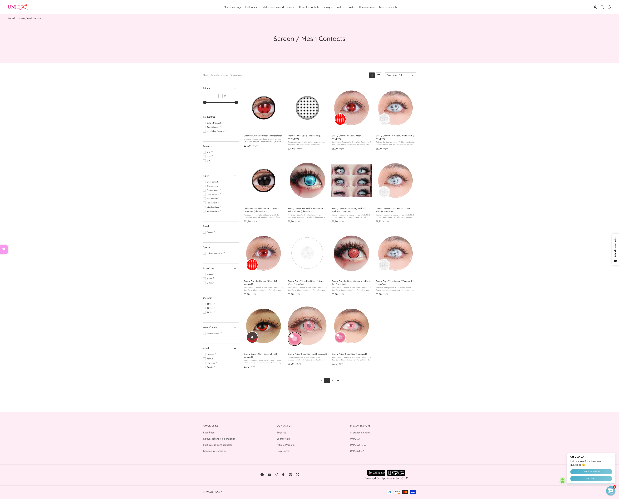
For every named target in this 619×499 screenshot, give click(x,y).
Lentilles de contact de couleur (277, 7)
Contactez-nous (367, 7)
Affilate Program (286, 445)
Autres (340, 7)
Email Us (281, 432)
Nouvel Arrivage (232, 7)
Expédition (209, 432)
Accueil (11, 18)
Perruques (328, 7)
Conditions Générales (214, 451)
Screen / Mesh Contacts (29, 18)
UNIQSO (355, 439)
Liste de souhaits (388, 7)
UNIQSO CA (357, 451)
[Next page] (338, 380)
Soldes (351, 7)
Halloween (251, 7)
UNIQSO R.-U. (358, 445)
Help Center (283, 451)
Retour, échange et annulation (219, 439)
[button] (372, 75)
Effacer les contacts (308, 7)
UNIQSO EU (217, 492)
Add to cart (263, 128)
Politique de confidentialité (217, 445)
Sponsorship (283, 439)
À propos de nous (360, 432)
